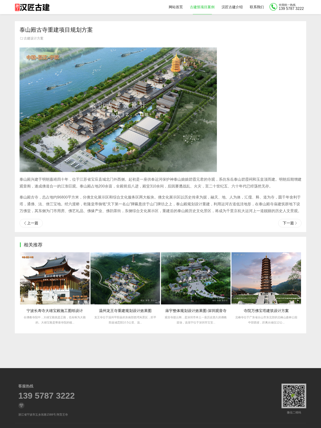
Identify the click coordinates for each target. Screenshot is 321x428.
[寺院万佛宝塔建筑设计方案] (266, 278)
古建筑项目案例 (202, 7)
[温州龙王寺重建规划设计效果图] (125, 278)
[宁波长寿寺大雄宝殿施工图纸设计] (55, 278)
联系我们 (257, 7)
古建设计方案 (33, 38)
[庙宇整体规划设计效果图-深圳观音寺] (196, 278)
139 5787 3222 (46, 396)
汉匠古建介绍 (232, 7)
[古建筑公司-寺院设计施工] (32, 7)
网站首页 (176, 7)
